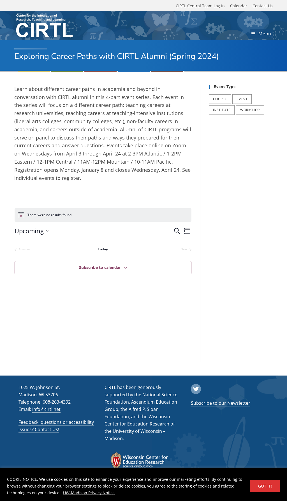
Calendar (238, 5)
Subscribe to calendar (100, 267)
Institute (222, 109)
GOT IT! (265, 486)
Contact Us (263, 5)
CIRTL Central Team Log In (200, 5)
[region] (143, 484)
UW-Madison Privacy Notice (89, 492)
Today (103, 249)
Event (242, 99)
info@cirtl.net (46, 409)
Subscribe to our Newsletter (220, 403)
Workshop (250, 109)
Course (220, 99)
